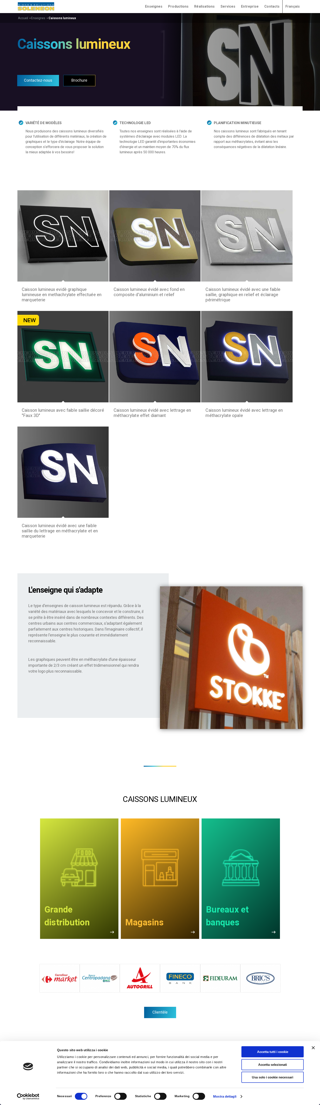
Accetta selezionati (272, 1064)
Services (228, 6)
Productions (178, 6)
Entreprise (250, 6)
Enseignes (38, 18)
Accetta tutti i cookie (272, 1052)
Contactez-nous (38, 80)
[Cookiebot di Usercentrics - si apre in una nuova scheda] (28, 1096)
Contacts (272, 6)
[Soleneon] (36, 6)
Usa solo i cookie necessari (272, 1077)
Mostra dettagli (224, 1096)
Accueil (23, 18)
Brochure (79, 80)
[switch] (120, 1096)
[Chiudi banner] (313, 1047)
